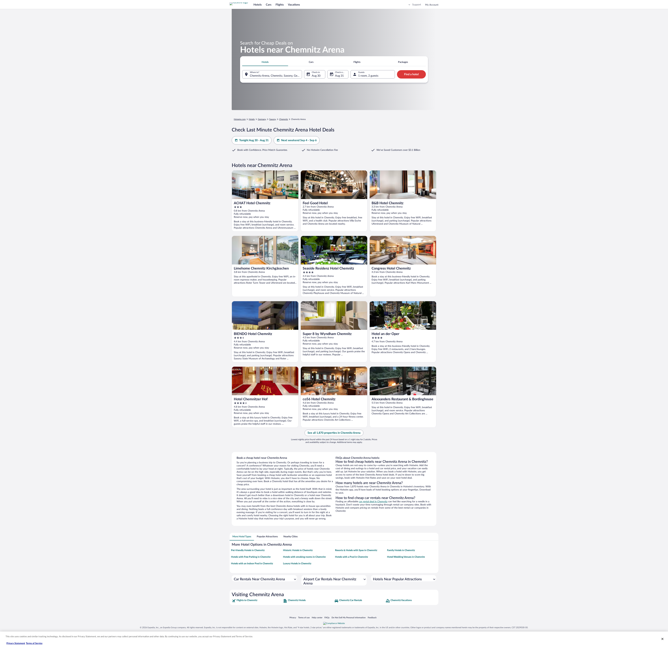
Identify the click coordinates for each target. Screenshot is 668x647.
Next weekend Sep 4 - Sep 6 (299, 140)
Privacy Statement (15, 643)
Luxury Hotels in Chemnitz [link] (297, 563)
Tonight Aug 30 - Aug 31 (254, 140)
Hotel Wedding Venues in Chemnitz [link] (406, 557)
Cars (268, 4)
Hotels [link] (252, 119)
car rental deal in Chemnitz (373, 501)
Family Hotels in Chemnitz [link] (401, 550)
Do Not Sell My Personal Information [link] (349, 617)
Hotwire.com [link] (240, 119)
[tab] (265, 62)
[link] (257, 601)
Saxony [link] (272, 119)
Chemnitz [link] (283, 119)
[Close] (662, 639)
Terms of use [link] (304, 617)
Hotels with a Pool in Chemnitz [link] (351, 557)
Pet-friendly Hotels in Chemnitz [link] (248, 550)
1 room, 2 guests (368, 75)
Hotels (257, 4)
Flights (280, 4)
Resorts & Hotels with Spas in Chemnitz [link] (356, 550)
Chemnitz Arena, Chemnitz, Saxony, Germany (276, 75)
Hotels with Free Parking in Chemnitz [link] (251, 557)
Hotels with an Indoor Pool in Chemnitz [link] (252, 563)
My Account (431, 5)
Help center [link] (317, 617)
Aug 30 (316, 75)
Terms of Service (34, 643)
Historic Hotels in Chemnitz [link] (298, 550)
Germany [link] (262, 119)
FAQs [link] (326, 617)
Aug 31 (339, 75)
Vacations (294, 4)
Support (416, 4)
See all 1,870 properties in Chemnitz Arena (334, 432)
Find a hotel (411, 74)
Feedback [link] (372, 617)
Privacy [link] (292, 617)
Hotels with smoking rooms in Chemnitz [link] (304, 557)
